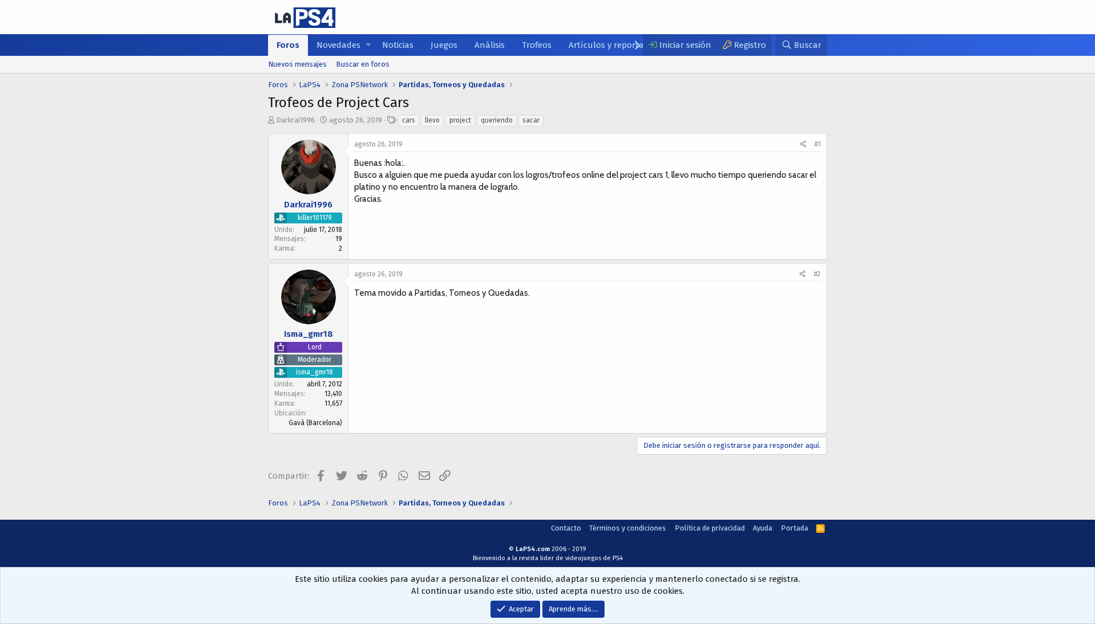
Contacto (566, 528)
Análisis (489, 45)
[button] (368, 45)
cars (408, 120)
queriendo (497, 120)
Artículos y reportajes (611, 45)
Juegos (444, 45)
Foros (288, 45)
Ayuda (762, 528)
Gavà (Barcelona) (315, 423)
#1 (817, 144)
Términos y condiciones (627, 528)
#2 (817, 274)
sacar (531, 120)
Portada (794, 528)
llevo (432, 120)
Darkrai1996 (295, 120)
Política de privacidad (710, 528)
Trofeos (536, 45)
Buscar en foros (363, 64)
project (460, 120)
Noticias (397, 45)
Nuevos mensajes (297, 64)
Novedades (338, 45)
